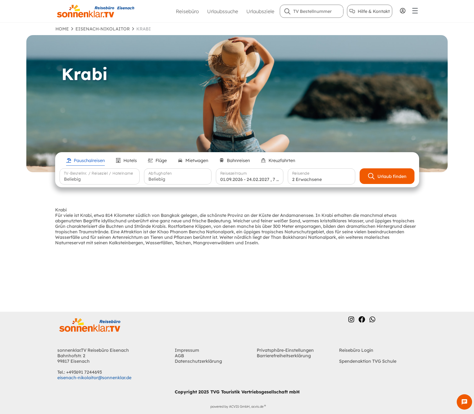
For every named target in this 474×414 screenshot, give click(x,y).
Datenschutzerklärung (198, 361)
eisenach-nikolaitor (102, 29)
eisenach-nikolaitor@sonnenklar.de (94, 377)
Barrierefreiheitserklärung (284, 355)
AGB (179, 355)
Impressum (187, 350)
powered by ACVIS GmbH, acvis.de (237, 406)
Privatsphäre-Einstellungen (285, 350)
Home (62, 29)
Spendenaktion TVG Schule (367, 361)
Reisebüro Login (356, 350)
